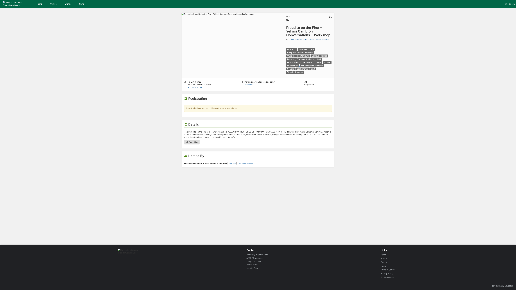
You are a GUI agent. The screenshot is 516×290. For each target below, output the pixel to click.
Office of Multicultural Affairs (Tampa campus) (309, 39)
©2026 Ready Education (502, 286)
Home (383, 254)
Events (68, 4)
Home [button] (39, 4)
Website (232, 163)
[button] (14, 4)
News (81, 4)
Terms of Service (388, 270)
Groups (53, 4)
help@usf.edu (252, 268)
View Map (248, 84)
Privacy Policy (387, 273)
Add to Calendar (195, 87)
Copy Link (193, 142)
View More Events (245, 163)
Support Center (387, 277)
